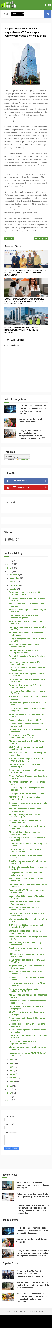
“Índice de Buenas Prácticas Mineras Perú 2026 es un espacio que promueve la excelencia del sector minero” (25, 272)
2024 (9, 568)
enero (12, 1081)
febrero (13, 1078)
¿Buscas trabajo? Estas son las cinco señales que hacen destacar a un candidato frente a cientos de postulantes (24, 301)
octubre (13, 582)
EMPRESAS (9, 238)
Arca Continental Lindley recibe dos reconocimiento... (25, 645)
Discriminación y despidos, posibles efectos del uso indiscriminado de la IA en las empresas (32, 1285)
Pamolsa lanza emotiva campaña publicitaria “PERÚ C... (23, 990)
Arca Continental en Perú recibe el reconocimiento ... (24, 908)
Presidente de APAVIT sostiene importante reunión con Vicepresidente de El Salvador (30, 1273)
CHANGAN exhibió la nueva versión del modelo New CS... (26, 926)
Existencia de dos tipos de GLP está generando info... (25, 686)
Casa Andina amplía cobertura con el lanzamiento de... (25, 821)
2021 (9, 1089)
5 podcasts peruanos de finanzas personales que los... (23, 616)
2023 (9, 571)
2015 (9, 1100)
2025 (9, 564)
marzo (13, 1074)
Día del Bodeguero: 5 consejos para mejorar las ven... (25, 850)
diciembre (14, 575)
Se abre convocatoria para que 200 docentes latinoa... (24, 593)
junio (12, 1063)
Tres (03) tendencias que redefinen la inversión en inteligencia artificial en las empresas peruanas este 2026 (32, 1253)
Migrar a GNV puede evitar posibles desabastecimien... (24, 833)
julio (12, 1060)
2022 (9, 1086)
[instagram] (49, 5)
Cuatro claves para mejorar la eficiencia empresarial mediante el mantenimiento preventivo (22, 330)
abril (12, 1070)
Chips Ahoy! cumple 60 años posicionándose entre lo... (21, 736)
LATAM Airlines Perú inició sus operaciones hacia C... (22, 1042)
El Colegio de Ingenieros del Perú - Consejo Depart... (24, 815)
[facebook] (45, 5)
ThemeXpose (21, 1311)
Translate (24, 460)
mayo (12, 1067)
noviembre (14, 578)
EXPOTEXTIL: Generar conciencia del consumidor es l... (25, 798)
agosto (13, 589)
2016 (9, 1097)
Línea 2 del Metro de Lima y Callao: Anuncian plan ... (24, 903)
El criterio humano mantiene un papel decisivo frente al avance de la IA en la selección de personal (32, 1230)
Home (5, 14)
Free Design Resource (36, 1311)
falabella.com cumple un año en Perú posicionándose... (25, 663)
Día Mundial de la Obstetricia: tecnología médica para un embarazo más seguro (32, 1185)
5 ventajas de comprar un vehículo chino (27, 793)
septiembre (15, 585)
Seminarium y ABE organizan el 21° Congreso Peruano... (24, 651)
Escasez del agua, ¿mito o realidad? (25, 720)
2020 (9, 1093)
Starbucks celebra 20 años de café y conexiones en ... (25, 932)
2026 (9, 561)
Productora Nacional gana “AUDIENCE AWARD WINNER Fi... (26, 760)
